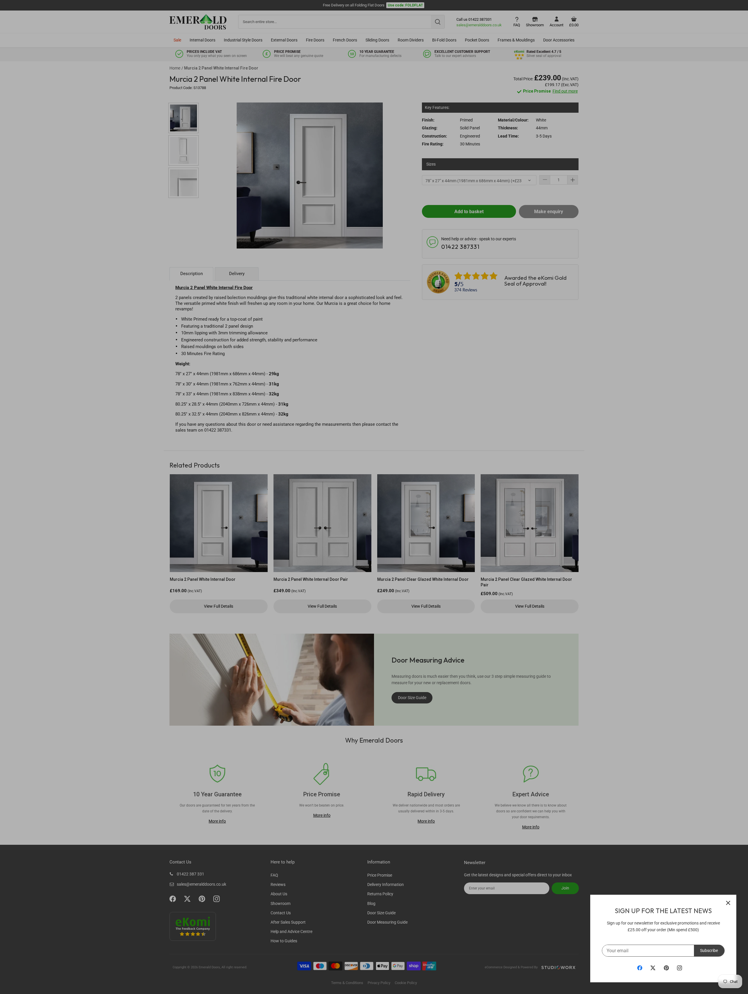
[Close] (728, 902)
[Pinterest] (666, 968)
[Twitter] (652, 968)
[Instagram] (679, 968)
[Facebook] (639, 968)
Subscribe (709, 950)
